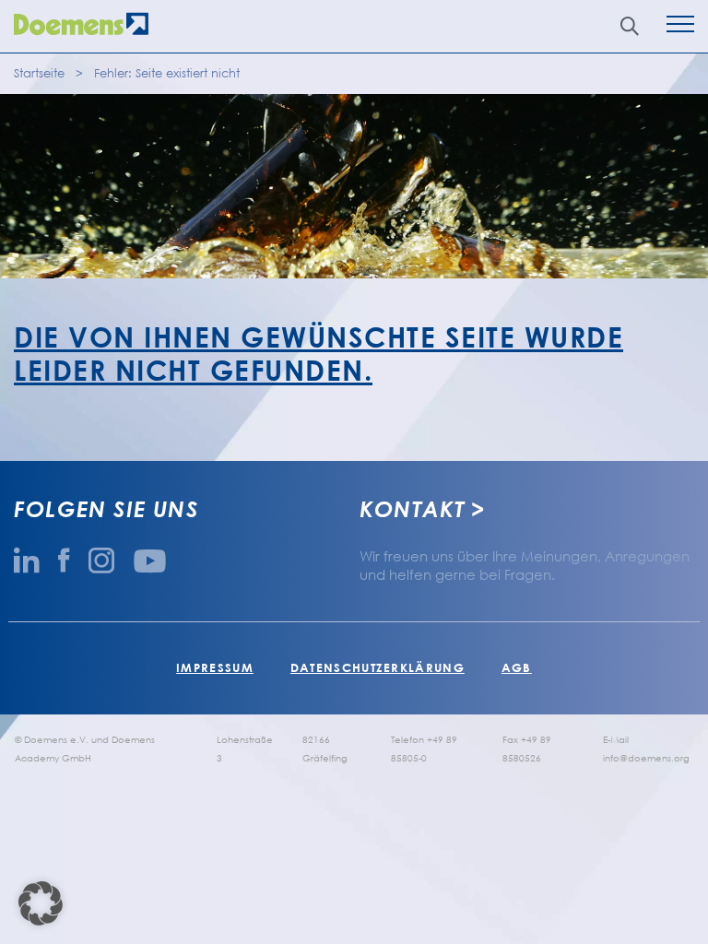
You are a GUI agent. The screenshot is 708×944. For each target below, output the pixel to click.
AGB (517, 667)
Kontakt (412, 509)
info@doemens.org (646, 757)
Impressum (215, 667)
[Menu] (680, 26)
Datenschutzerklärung (377, 667)
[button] (40, 903)
